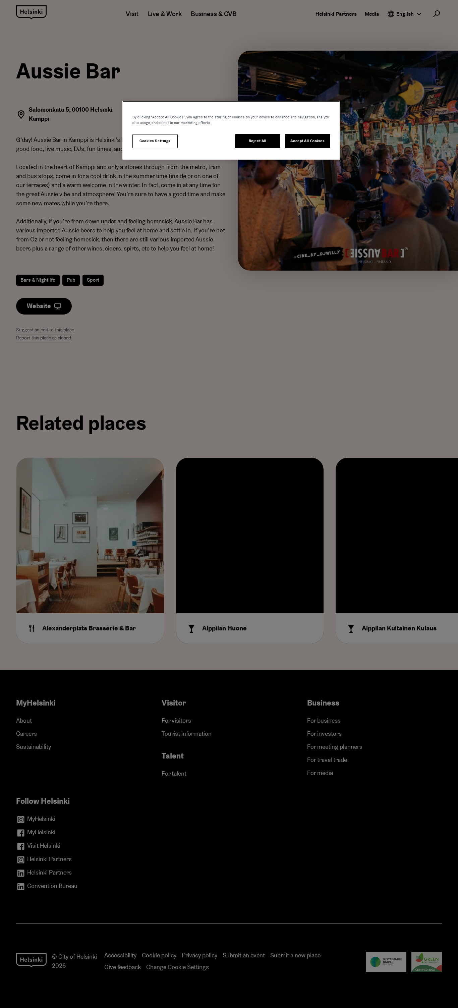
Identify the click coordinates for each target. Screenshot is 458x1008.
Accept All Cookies (307, 141)
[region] (231, 130)
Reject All (258, 141)
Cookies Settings (155, 141)
